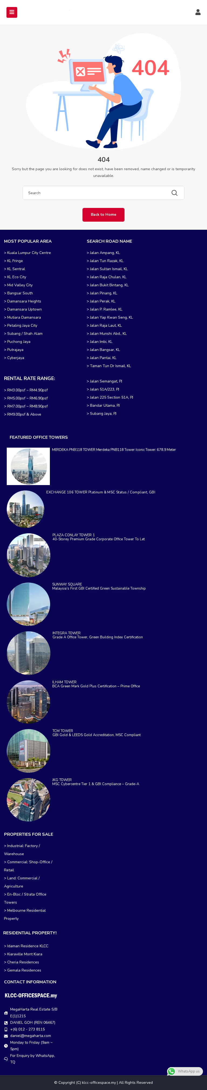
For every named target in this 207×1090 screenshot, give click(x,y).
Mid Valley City (20, 285)
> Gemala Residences (22, 970)
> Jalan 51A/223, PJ (103, 389)
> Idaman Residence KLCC (26, 946)
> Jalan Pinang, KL (102, 293)
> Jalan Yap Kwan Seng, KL (110, 317)
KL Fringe (15, 260)
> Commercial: (16, 862)
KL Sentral (16, 268)
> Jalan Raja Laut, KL (104, 325)
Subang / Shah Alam (25, 333)
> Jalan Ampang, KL (103, 252)
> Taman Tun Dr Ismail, (106, 365)
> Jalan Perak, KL (101, 301)
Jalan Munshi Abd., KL (108, 333)
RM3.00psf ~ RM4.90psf (27, 390)
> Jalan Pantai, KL (101, 357)
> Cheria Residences (21, 962)
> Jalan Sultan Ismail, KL (107, 268)
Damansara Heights (24, 301)
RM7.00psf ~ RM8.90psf (27, 406)
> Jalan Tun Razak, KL (105, 260)
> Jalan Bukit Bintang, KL (108, 285)
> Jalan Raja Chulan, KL (106, 277)
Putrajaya (15, 349)
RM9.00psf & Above (24, 414)
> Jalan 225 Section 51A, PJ (110, 397)
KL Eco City (16, 277)
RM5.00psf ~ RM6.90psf (27, 398)
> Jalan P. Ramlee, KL (104, 309)
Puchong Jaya (18, 341)
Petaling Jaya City (22, 325)
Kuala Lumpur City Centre (29, 252)
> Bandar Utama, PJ (103, 405)
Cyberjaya (15, 357)
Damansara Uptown (24, 309)
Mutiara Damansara (24, 317)
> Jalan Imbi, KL (99, 341)
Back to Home (103, 214)
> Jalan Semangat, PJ (104, 381)
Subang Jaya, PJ (103, 413)
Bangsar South (20, 293)
